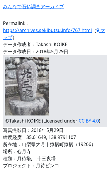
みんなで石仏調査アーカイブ (33, 6)
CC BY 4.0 (89, 121)
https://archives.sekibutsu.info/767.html (47, 30)
